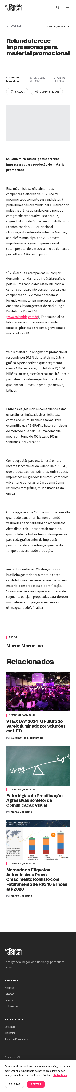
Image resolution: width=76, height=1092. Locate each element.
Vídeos (9, 1000)
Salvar (19, 91)
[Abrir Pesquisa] (57, 7)
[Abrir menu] (67, 7)
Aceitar (36, 1084)
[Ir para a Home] (13, 7)
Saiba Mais (60, 1075)
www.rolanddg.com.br (22, 317)
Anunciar (10, 1033)
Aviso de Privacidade (16, 1039)
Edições (9, 994)
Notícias (10, 987)
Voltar (16, 26)
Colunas (10, 1026)
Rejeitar (14, 1084)
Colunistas (11, 1006)
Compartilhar (49, 91)
